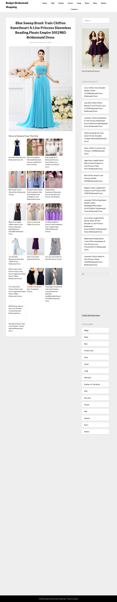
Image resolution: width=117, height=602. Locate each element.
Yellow (86, 432)
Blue (95, 3)
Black (86, 337)
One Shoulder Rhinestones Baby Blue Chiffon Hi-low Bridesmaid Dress (16, 260)
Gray (86, 357)
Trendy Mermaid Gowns (91, 315)
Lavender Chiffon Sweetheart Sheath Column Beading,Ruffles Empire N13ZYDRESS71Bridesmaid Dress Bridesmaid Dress (95, 205)
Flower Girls (88, 351)
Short (87, 3)
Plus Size (87, 398)
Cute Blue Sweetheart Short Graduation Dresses (34, 289)
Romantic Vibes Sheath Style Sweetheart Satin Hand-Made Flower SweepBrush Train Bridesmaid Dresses (34, 194)
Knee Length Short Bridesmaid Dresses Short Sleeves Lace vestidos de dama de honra (52, 162)
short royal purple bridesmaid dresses (33, 258)
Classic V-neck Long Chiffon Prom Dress (33, 223)
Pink (53, 3)
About (103, 3)
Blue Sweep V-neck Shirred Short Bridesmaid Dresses (17, 192)
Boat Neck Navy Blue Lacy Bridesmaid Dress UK (17, 159)
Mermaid (87, 378)
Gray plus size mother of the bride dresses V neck (53, 258)
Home (44, 3)
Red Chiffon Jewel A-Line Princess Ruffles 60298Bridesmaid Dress (93, 178)
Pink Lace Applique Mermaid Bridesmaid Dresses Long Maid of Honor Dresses (34, 161)
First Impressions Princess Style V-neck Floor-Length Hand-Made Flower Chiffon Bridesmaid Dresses (17, 291)
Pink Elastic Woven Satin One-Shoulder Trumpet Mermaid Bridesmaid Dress (17, 327)
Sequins (87, 418)
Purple (61, 3)
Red (85, 411)
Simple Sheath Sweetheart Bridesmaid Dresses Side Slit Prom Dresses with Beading (53, 193)
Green (70, 3)
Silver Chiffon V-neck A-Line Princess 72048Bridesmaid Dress (94, 151)
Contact (74, 9)
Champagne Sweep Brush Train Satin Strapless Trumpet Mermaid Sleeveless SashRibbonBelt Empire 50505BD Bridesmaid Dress (53, 294)
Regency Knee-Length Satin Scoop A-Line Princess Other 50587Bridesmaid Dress (95, 190)
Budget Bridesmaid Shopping (17, 5)
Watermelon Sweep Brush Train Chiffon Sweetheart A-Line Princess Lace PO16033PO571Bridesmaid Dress (95, 244)
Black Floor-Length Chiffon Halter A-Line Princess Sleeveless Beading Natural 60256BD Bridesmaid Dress (16, 228)
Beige (86, 330)
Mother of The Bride (92, 384)
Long (79, 3)
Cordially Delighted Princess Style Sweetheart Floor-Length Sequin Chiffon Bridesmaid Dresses (53, 226)
